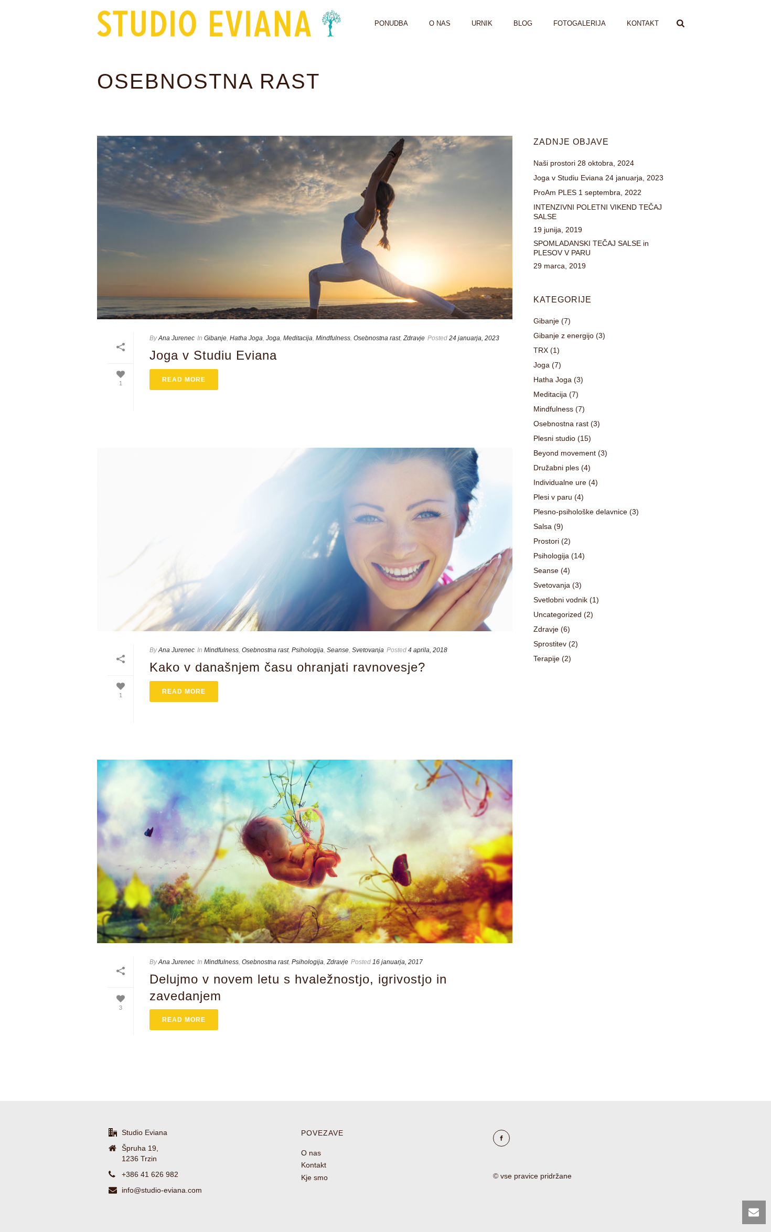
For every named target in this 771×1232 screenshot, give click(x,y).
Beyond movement (564, 453)
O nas (440, 23)
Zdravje (414, 338)
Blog (522, 23)
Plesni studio (554, 438)
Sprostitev (549, 644)
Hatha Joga (246, 338)
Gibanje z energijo (563, 335)
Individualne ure (559, 482)
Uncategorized (557, 614)
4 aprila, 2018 (427, 650)
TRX (540, 350)
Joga (273, 338)
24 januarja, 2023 (474, 338)
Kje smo (314, 1177)
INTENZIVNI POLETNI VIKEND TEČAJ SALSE (597, 212)
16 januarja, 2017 (397, 962)
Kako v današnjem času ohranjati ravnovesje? (287, 667)
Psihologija (308, 650)
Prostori (546, 541)
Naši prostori (554, 163)
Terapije (546, 658)
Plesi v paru (552, 497)
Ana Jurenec (176, 338)
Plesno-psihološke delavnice (580, 511)
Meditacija (298, 338)
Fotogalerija (579, 23)
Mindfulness (333, 338)
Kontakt (643, 23)
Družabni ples (556, 467)
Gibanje (215, 338)
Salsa (542, 526)
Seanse (338, 650)
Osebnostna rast (377, 338)
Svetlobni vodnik (560, 600)
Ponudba (391, 23)
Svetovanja (368, 650)
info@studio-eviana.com (162, 1190)
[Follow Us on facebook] (501, 1138)
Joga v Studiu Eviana (213, 355)
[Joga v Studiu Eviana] (304, 227)
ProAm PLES (554, 192)
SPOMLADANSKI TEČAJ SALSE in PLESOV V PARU (591, 248)
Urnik (482, 23)
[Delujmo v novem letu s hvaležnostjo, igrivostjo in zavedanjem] (304, 851)
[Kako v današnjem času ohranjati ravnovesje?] (304, 539)
